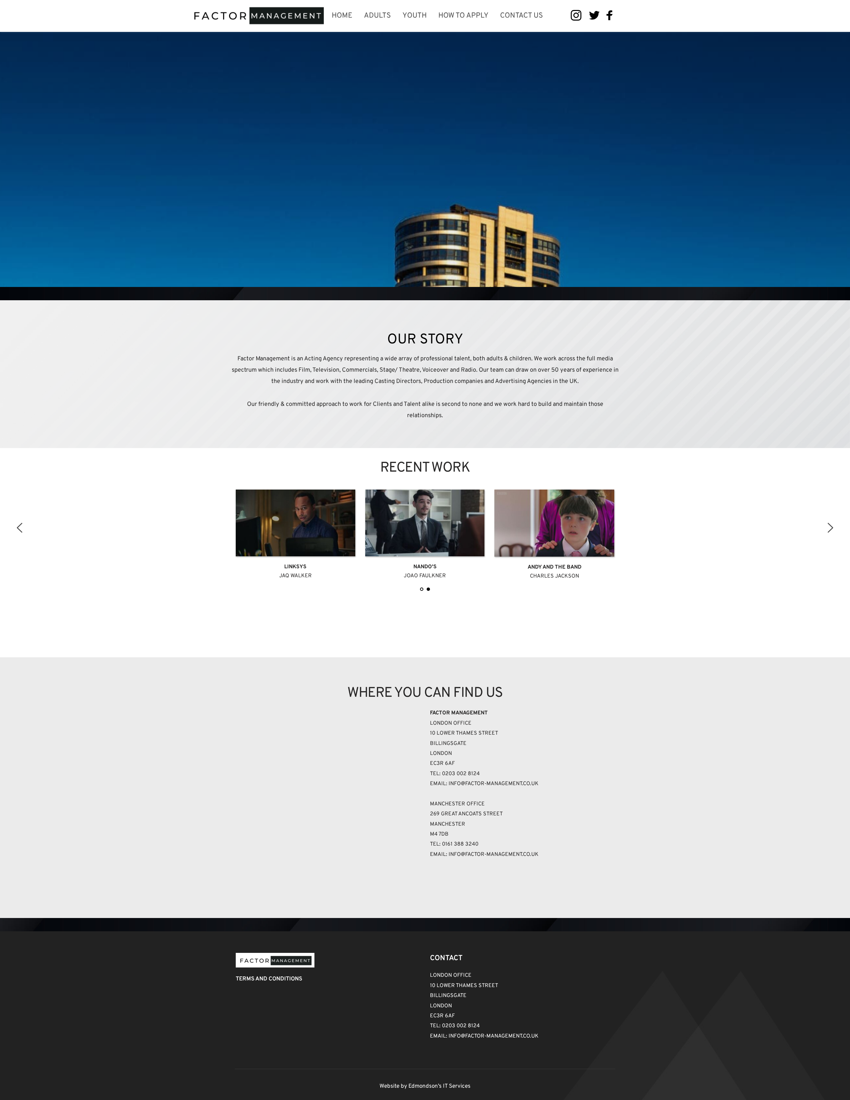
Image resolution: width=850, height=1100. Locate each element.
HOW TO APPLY (463, 15)
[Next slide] (830, 527)
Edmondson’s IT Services (439, 1086)
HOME (342, 15)
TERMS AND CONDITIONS (269, 979)
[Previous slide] (20, 527)
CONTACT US (521, 15)
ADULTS (377, 15)
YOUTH (414, 15)
